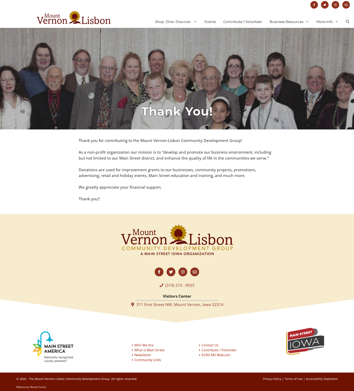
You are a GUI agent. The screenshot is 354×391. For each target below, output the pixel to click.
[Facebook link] (314, 5)
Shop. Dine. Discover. (173, 22)
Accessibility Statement (322, 379)
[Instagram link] (335, 5)
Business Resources (286, 22)
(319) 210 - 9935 (179, 285)
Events (210, 22)
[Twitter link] (325, 5)
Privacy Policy (272, 379)
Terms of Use (294, 379)
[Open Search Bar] (347, 22)
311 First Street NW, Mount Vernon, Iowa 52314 (179, 304)
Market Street (38, 387)
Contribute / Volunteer (242, 22)
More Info (324, 22)
